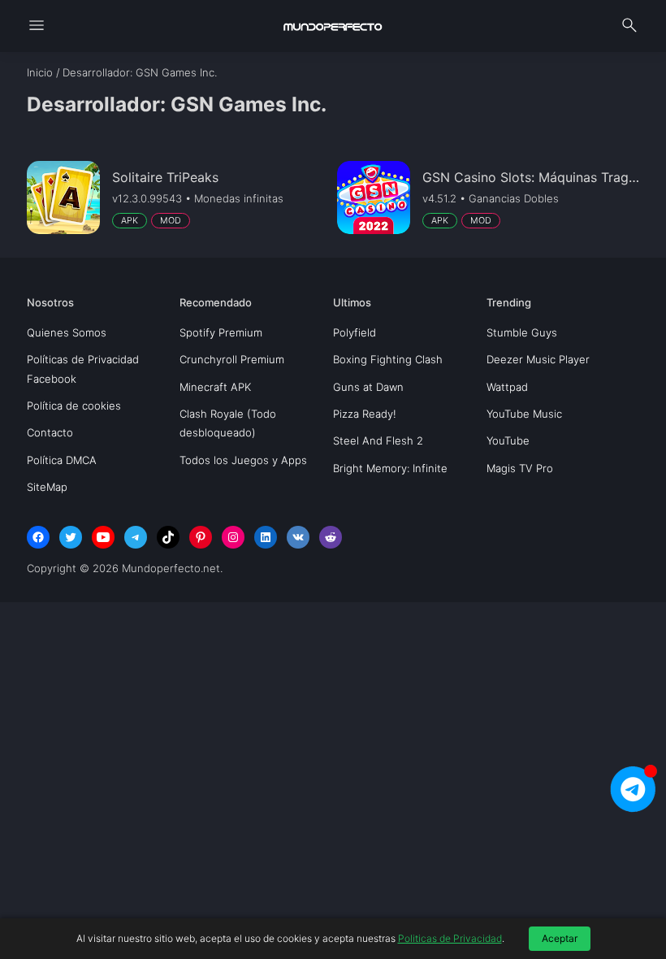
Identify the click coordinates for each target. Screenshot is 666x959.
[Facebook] (38, 537)
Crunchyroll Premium (231, 359)
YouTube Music (524, 413)
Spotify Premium (220, 332)
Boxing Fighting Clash (388, 359)
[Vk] (298, 537)
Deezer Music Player (538, 359)
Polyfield (354, 332)
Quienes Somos (66, 332)
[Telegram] (135, 537)
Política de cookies (74, 405)
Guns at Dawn (368, 386)
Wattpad (507, 386)
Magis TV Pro (520, 468)
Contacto (50, 432)
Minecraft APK (215, 386)
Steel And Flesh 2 (378, 440)
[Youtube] (103, 537)
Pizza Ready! (364, 413)
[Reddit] (330, 537)
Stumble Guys (522, 332)
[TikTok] (168, 537)
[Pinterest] (200, 537)
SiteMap (47, 486)
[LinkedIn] (265, 537)
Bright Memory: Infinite (390, 468)
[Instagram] (233, 537)
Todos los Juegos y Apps (243, 459)
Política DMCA (62, 459)
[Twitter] (70, 537)
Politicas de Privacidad (450, 938)
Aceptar (559, 938)
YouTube (508, 440)
